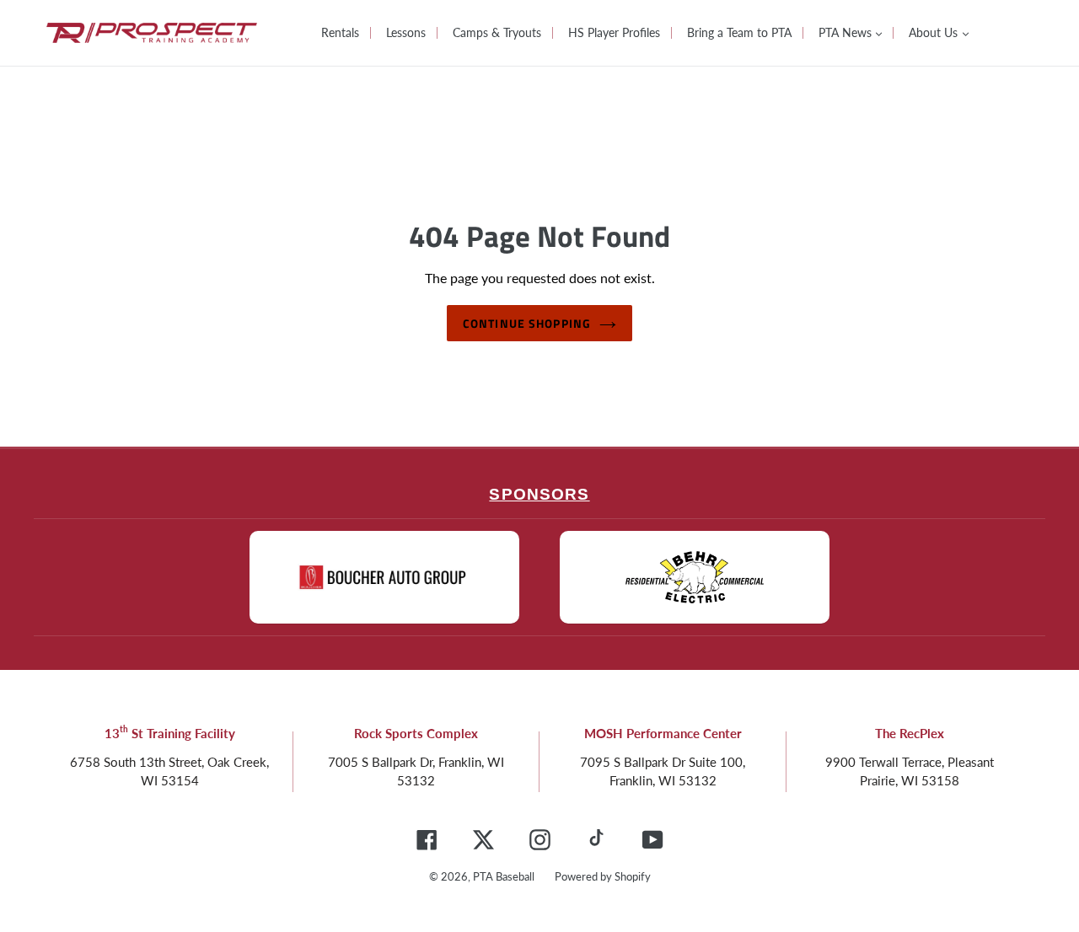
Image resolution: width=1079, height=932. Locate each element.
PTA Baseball (503, 876)
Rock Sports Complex (416, 733)
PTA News (847, 32)
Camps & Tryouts (497, 32)
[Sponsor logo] (384, 577)
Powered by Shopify (603, 876)
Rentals (340, 32)
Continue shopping (527, 323)
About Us (935, 32)
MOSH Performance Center (663, 733)
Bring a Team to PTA (739, 32)
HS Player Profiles (614, 32)
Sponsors (539, 494)
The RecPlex (909, 733)
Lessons (406, 32)
